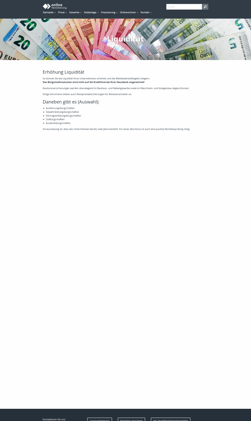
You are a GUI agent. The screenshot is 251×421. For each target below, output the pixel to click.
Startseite (48, 12)
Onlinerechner (128, 12)
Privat (61, 12)
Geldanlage (90, 12)
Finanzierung (108, 12)
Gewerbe (74, 12)
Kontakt (145, 12)
